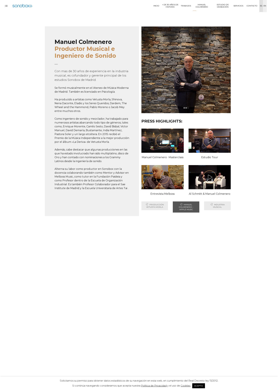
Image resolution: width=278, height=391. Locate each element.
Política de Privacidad (154, 385)
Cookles (185, 385)
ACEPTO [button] (198, 385)
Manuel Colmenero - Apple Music (186, 207)
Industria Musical (219, 205)
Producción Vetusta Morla (155, 205)
